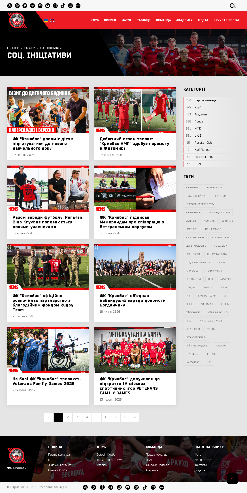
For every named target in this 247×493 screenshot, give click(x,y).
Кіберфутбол (193, 279)
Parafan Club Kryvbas (210, 321)
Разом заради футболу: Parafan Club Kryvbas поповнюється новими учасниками (47, 222)
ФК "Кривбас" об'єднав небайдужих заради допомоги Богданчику (133, 300)
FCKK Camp (221, 345)
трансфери (192, 354)
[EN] (52, 20)
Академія (225, 279)
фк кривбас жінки (217, 254)
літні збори (193, 254)
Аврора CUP (207, 304)
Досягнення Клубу (109, 460)
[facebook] (24, 5)
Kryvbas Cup (193, 271)
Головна (13, 48)
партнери (191, 229)
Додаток (200, 470)
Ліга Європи (193, 329)
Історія (225, 304)
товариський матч (196, 196)
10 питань (227, 221)
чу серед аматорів (219, 212)
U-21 (51, 460)
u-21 (209, 362)
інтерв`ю (222, 262)
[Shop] (78, 5)
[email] (70, 5)
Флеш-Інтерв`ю (195, 237)
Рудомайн (209, 221)
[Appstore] (9, 5)
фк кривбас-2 (193, 212)
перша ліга (220, 246)
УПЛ (188, 296)
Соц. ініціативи (51, 48)
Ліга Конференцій (196, 337)
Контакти (201, 465)
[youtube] (47, 5)
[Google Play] (17, 5)
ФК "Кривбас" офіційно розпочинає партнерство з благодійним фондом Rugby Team (43, 302)
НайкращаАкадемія (197, 345)
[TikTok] (62, 5)
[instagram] (40, 5)
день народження (196, 246)
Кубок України (215, 271)
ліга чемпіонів (220, 237)
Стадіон (102, 465)
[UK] (46, 20)
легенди (191, 221)
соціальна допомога (198, 262)
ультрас (211, 329)
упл (226, 296)
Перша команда (59, 454)
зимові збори (214, 187)
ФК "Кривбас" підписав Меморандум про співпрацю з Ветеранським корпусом (132, 222)
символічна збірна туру (200, 204)
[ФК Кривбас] (17, 20)
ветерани (211, 354)
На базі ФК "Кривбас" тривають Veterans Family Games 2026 (47, 381)
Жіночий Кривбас (59, 465)
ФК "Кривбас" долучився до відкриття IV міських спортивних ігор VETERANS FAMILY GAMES (130, 386)
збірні (189, 304)
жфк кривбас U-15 (217, 312)
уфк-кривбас (193, 312)
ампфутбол (192, 362)
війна (224, 287)
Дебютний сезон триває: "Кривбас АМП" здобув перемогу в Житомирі (134, 143)
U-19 (210, 279)
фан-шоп (208, 287)
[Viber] (55, 5)
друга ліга (220, 196)
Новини (29, 48)
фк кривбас (192, 187)
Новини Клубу (57, 470)
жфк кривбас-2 (213, 229)
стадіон (190, 287)
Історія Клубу (106, 454)
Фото (198, 454)
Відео (198, 460)
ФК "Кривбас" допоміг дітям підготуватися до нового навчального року (43, 143)
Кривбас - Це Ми (207, 296)
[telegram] (32, 5)
